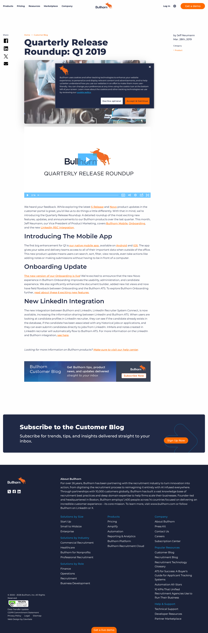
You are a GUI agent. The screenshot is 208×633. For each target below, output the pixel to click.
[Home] (104, 7)
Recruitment (68, 578)
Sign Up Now (176, 440)
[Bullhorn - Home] (17, 481)
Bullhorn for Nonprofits (75, 552)
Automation (115, 531)
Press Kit (160, 526)
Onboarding (137, 223)
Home (27, 35)
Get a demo (193, 6)
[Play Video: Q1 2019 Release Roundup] (87, 159)
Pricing (21, 6)
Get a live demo (104, 629)
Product (178, 50)
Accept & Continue (137, 101)
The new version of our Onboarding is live (52, 275)
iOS (135, 245)
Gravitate (27, 619)
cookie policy (84, 92)
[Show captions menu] (123, 195)
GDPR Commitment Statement (23, 612)
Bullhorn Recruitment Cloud (126, 546)
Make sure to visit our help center (115, 349)
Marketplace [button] (51, 6)
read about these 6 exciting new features (61, 292)
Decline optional (111, 101)
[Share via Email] (6, 64)
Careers (159, 536)
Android (121, 245)
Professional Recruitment (76, 557)
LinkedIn (82, 508)
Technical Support (166, 608)
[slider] (78, 195)
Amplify (113, 526)
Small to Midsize (71, 526)
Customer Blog (41, 35)
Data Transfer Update (18, 609)
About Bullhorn (165, 521)
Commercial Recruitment (77, 542)
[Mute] (129, 195)
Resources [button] (34, 6)
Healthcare (67, 547)
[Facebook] (14, 491)
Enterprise (67, 531)
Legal (27, 615)
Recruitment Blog (166, 557)
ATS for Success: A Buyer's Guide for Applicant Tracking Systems (173, 575)
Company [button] (67, 6)
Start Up (65, 521)
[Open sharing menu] (141, 195)
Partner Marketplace (168, 618)
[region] (104, 85)
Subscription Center (168, 541)
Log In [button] (166, 6)
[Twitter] (9, 491)
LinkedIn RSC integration (57, 227)
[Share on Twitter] (6, 57)
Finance (65, 568)
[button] (175, 6)
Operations (67, 573)
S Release (97, 206)
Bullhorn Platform (119, 541)
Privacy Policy (14, 615)
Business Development (75, 583)
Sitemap (37, 615)
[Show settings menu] (135, 195)
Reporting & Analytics (121, 536)
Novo (113, 206)
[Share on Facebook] (6, 41)
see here (63, 335)
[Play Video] (27, 195)
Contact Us (162, 531)
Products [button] (8, 6)
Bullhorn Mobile (117, 223)
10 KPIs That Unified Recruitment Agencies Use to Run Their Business (173, 593)
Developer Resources (168, 613)
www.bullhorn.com (162, 503)
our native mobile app (84, 245)
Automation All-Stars (168, 584)
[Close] (149, 67)
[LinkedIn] (19, 491)
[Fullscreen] (148, 195)
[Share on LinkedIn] (6, 49)
